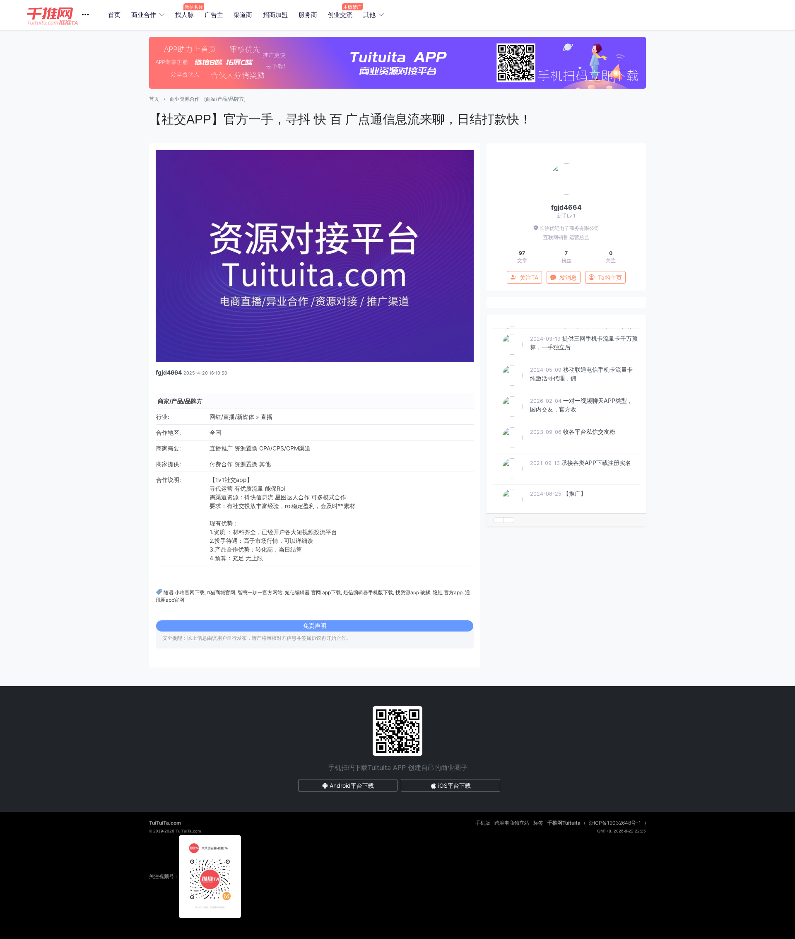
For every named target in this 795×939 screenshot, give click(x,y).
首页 (114, 15)
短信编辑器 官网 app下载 (313, 592)
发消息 (568, 277)
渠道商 (243, 15)
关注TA (529, 277)
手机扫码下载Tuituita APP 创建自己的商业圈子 (397, 767)
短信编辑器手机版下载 (368, 592)
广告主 (214, 15)
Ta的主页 (610, 277)
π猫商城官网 (221, 592)
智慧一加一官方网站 (260, 592)
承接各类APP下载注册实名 (596, 487)
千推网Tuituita (564, 823)
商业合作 (143, 15)
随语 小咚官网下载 (184, 592)
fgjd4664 (169, 372)
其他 (369, 15)
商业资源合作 (185, 99)
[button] (61, 15)
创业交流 (340, 15)
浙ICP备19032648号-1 (615, 823)
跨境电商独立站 (511, 823)
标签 (538, 823)
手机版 (482, 823)
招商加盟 (275, 15)
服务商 (308, 15)
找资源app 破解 (412, 592)
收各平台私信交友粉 (589, 456)
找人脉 (184, 15)
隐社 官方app (448, 592)
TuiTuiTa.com (165, 823)
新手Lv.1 (566, 216)
